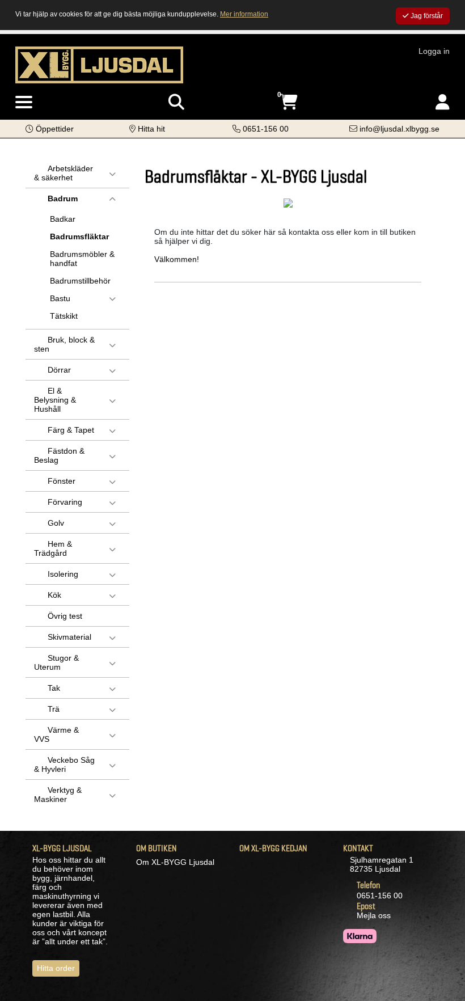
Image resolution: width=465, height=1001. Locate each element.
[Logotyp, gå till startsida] (99, 64)
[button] (50, 129)
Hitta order (56, 968)
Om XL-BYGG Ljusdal (175, 862)
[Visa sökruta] (176, 102)
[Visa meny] (23, 102)
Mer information (244, 14)
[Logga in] (443, 102)
